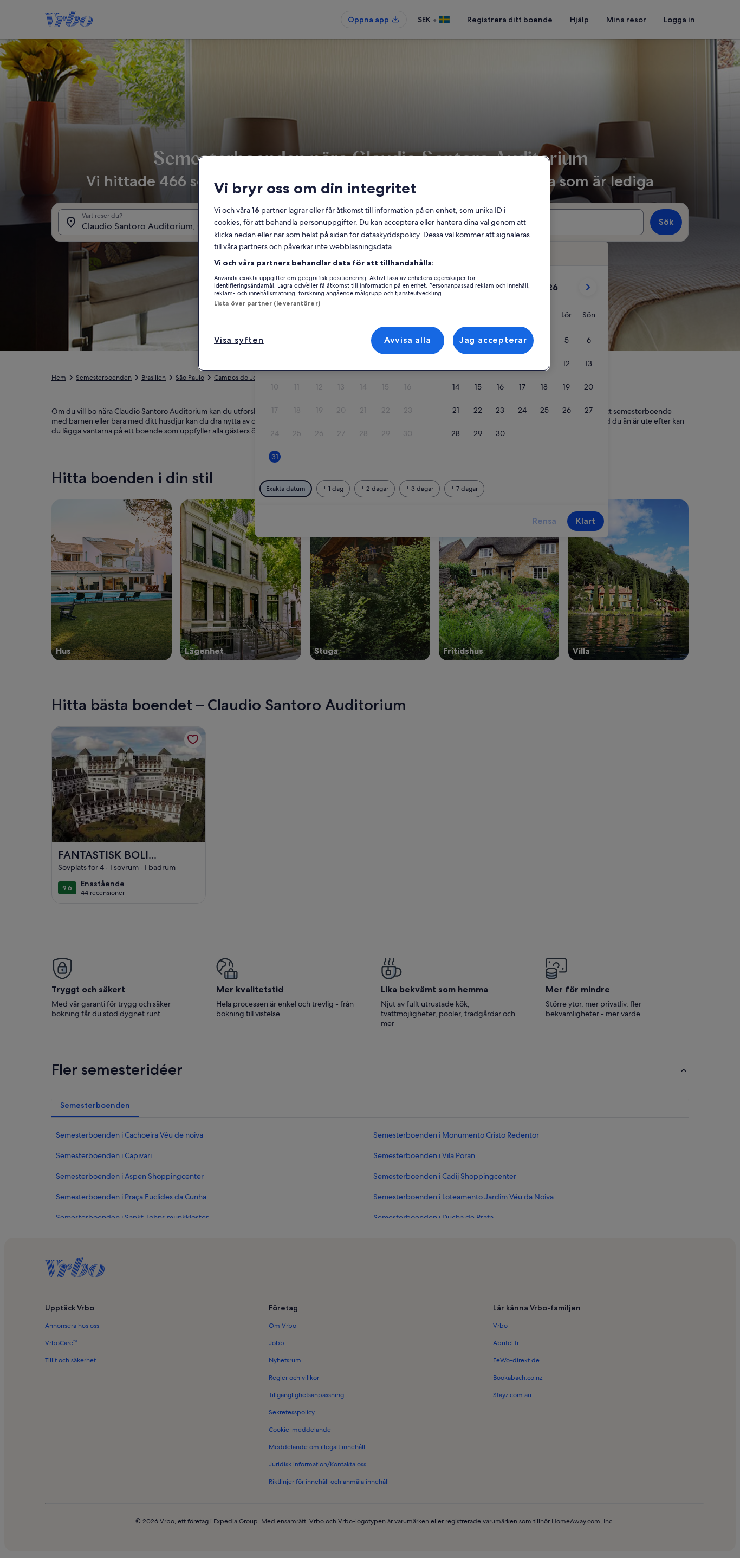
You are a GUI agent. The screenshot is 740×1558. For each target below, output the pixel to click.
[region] (374, 263)
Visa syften (239, 340)
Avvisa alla (407, 340)
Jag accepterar (493, 340)
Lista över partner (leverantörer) (267, 303)
